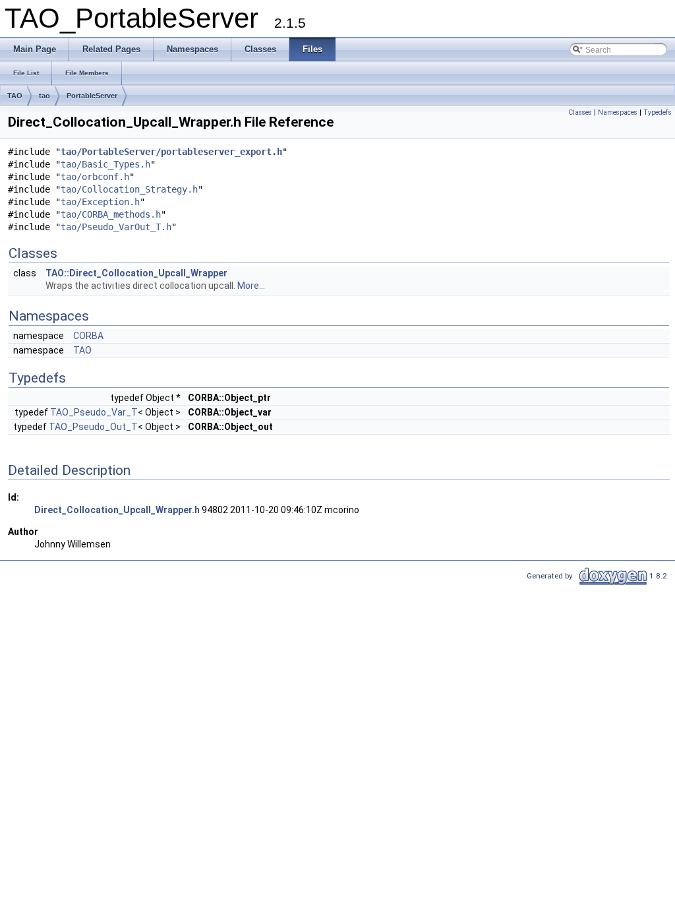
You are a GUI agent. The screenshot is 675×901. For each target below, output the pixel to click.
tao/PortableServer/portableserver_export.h (171, 151)
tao (44, 96)
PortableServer (92, 96)
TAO (14, 96)
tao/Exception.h (100, 202)
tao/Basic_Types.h (105, 164)
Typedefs (657, 112)
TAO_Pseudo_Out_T (93, 426)
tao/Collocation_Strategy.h (129, 189)
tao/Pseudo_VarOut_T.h (116, 227)
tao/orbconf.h (95, 176)
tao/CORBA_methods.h (111, 214)
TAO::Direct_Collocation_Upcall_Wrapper (136, 273)
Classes (580, 112)
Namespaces (617, 112)
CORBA (88, 335)
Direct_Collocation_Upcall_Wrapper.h (117, 510)
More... (251, 285)
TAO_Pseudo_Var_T (94, 412)
